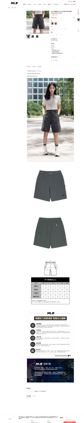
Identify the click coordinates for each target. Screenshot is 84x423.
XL (65, 28)
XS (52, 28)
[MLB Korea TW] (14, 3)
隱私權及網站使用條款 (34, 422)
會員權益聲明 (49, 422)
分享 (53, 60)
